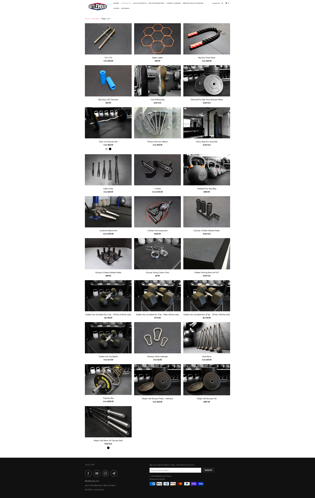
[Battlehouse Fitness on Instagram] (106, 473)
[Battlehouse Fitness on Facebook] (89, 473)
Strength (126, 3)
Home (116, 3)
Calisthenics (140, 3)
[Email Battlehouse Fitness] (115, 473)
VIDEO (116, 8)
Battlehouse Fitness (163, 476)
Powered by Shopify (157, 479)
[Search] (222, 3)
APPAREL (125, 8)
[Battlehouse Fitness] (97, 6)
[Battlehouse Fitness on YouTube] (98, 473)
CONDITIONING (173, 3)
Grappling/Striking (193, 3)
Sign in (216, 3)
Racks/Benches (156, 3)
